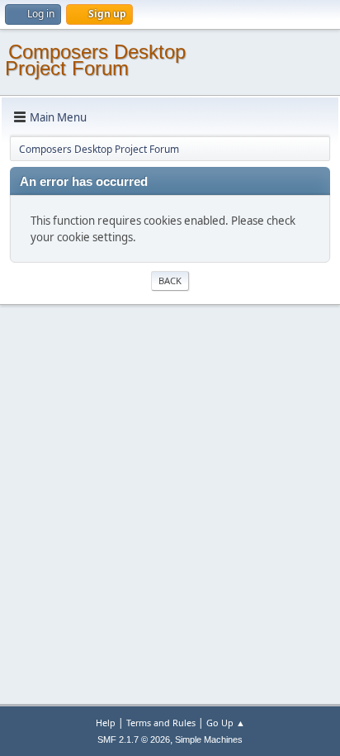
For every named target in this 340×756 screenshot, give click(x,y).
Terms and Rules (161, 722)
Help (106, 722)
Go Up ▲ (225, 722)
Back (170, 280)
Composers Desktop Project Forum (95, 59)
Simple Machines (209, 739)
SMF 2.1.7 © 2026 (133, 739)
